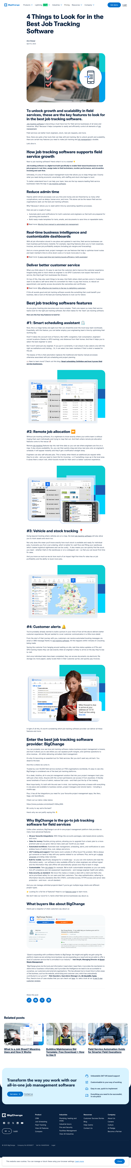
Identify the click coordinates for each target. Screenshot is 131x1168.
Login (15, 1131)
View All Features (41, 1128)
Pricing (67, 5)
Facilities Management (68, 1131)
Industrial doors (65, 1124)
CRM (37, 1118)
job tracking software (57, 184)
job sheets (49, 867)
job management (84, 139)
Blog (85, 1122)
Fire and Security (65, 1127)
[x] (42, 1000)
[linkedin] (48, 1000)
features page (70, 892)
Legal (53, 1145)
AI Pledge (111, 1128)
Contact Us (88, 1128)
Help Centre (88, 1125)
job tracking (38, 446)
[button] (28, 5)
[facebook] (35, 1000)
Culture (110, 1125)
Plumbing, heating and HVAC (68, 1119)
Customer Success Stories (94, 1118)
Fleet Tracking (40, 1125)
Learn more (79, 1161)
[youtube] (22, 1123)
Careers (111, 1122)
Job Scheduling (41, 1122)
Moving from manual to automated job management (58, 224)
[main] (13, 4)
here (73, 978)
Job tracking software (35, 124)
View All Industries (66, 1134)
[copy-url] (29, 1000)
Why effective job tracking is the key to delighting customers (61, 288)
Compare (38, 1131)
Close (119, 1161)
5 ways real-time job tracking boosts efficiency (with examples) (63, 257)
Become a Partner (115, 1131)
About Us (111, 1118)
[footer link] (12, 1115)
